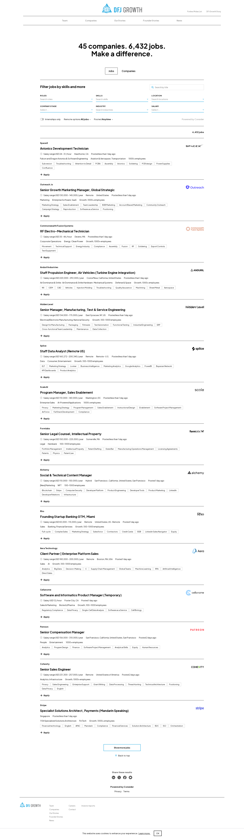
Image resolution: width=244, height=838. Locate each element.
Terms (126, 791)
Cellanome (45, 589)
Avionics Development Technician (64, 148)
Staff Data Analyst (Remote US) (62, 351)
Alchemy (44, 469)
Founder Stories (151, 20)
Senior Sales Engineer (55, 669)
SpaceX (44, 143)
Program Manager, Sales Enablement (66, 392)
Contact (72, 809)
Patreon (44, 626)
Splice (43, 345)
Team (64, 20)
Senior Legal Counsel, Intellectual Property (71, 434)
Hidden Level (46, 304)
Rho (42, 511)
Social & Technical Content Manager (66, 475)
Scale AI (44, 387)
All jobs (85, 119)
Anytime (106, 119)
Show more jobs (122, 747)
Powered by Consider (193, 119)
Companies (91, 20)
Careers (72, 806)
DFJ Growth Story (213, 11)
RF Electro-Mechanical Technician (64, 231)
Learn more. (144, 833)
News (179, 20)
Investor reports (88, 806)
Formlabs (45, 428)
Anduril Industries (49, 267)
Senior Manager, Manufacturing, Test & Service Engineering (82, 310)
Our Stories (119, 20)
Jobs (111, 71)
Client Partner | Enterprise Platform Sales (69, 554)
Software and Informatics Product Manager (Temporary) (81, 595)
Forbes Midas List (194, 11)
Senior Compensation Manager (62, 632)
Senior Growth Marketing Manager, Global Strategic (77, 190)
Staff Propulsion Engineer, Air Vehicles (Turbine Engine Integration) (87, 273)
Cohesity (45, 664)
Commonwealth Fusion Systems (56, 225)
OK (157, 833)
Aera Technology (48, 548)
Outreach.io (46, 184)
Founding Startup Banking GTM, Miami (67, 516)
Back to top (124, 755)
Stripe (43, 705)
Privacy (118, 791)
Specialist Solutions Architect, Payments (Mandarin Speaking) (84, 711)
